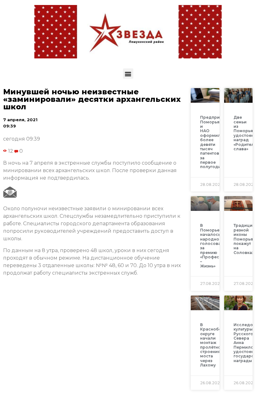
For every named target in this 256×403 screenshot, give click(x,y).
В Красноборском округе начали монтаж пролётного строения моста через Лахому (217, 345)
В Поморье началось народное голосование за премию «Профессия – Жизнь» (214, 245)
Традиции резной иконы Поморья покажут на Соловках (244, 239)
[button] (128, 73)
